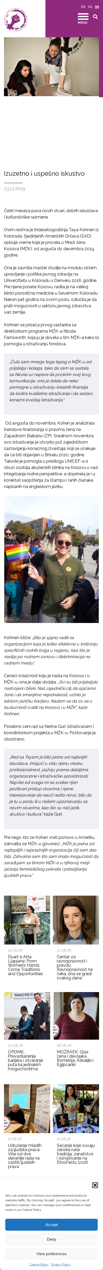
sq (90, 7)
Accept (51, 1224)
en (83, 7)
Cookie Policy (39, 1264)
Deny (51, 1239)
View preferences (51, 1254)
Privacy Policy (61, 1264)
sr (97, 7)
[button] (95, 1185)
